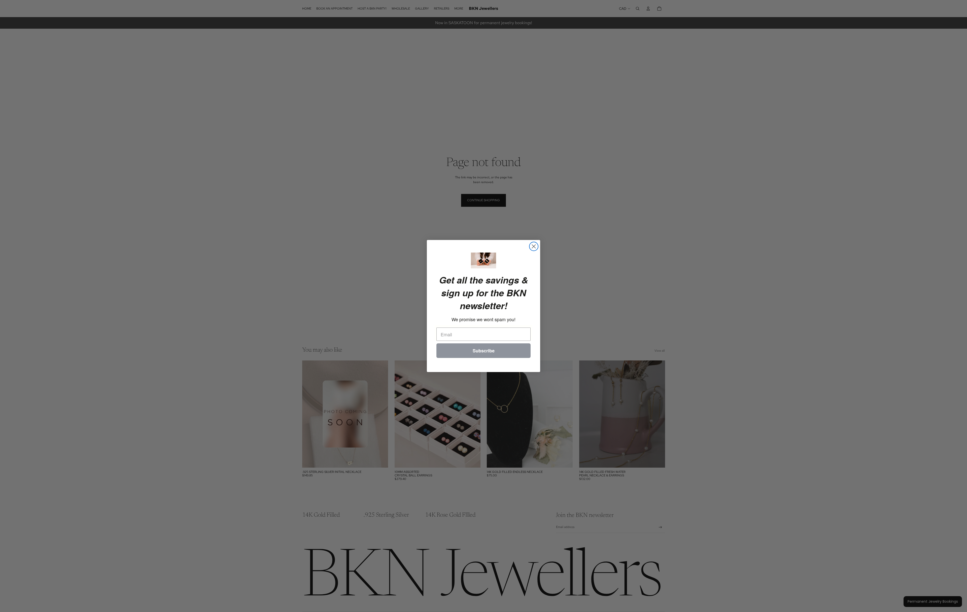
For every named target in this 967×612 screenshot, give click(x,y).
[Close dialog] (533, 246)
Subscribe (484, 350)
